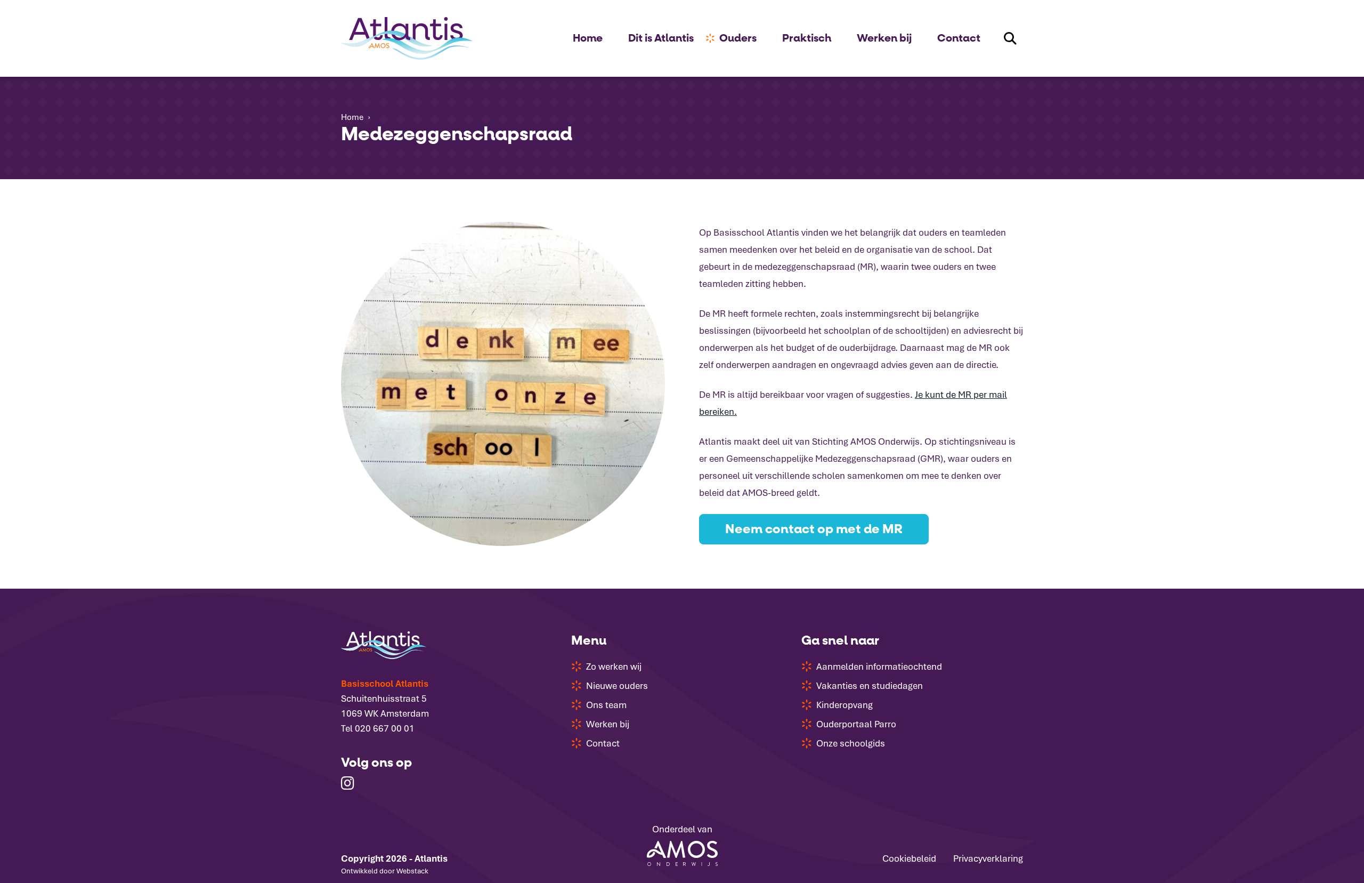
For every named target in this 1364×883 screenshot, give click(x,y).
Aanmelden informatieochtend (879, 666)
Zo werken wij (614, 666)
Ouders (738, 38)
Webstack (412, 871)
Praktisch (806, 38)
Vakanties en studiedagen (869, 686)
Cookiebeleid (909, 858)
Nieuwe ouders (617, 686)
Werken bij (884, 38)
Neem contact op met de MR (814, 529)
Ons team (606, 705)
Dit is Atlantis (661, 38)
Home (588, 38)
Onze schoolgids (850, 743)
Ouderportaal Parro (856, 724)
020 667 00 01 (385, 728)
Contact (958, 38)
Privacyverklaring (988, 858)
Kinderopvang (844, 705)
